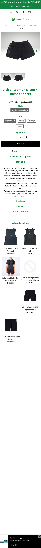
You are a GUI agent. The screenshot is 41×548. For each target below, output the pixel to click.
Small (21, 121)
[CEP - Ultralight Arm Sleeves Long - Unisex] (30, 266)
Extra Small (10, 121)
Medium (31, 121)
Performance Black (20, 110)
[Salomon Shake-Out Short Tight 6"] (11, 266)
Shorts (12, 26)
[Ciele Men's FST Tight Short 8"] (11, 325)
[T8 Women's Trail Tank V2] (11, 236)
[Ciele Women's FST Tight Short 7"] (30, 295)
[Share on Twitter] (23, 151)
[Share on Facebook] (19, 151)
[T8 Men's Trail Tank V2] (30, 236)
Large (20, 126)
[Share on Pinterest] (27, 151)
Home (5, 26)
